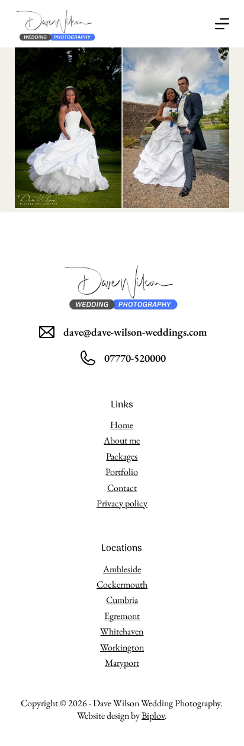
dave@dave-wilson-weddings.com (135, 332)
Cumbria (122, 600)
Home (121, 425)
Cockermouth (122, 584)
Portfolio (121, 472)
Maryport (122, 662)
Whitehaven (121, 631)
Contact (122, 488)
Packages (121, 456)
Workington (122, 647)
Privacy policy (122, 503)
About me (122, 440)
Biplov (153, 715)
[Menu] (222, 24)
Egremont (122, 616)
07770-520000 (135, 358)
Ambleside (122, 569)
